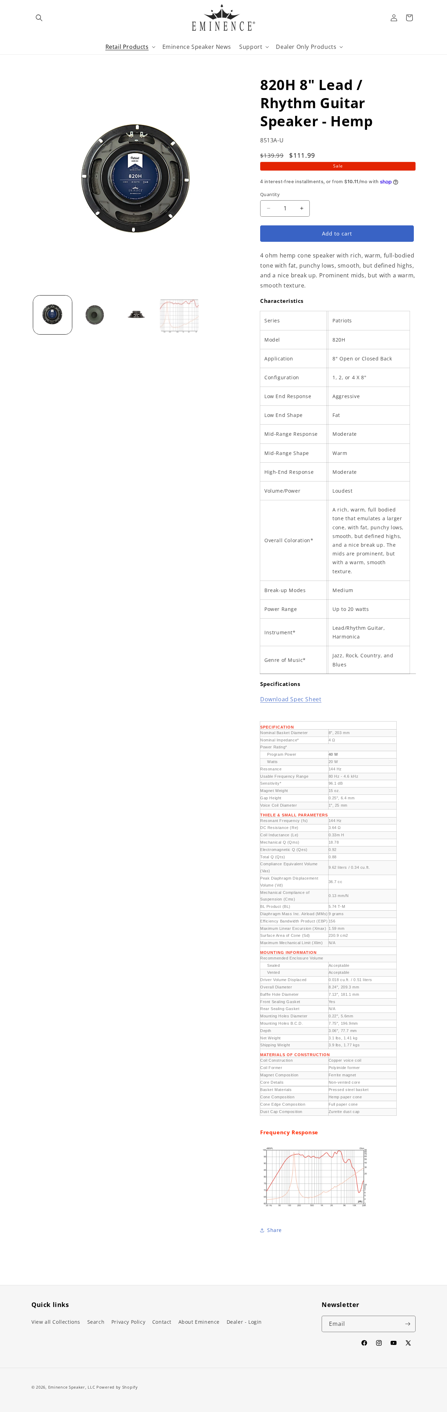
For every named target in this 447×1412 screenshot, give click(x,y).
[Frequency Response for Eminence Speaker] (315, 1208)
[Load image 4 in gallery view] (179, 315)
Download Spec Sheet (290, 699)
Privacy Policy (128, 1321)
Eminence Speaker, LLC (71, 1387)
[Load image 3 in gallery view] (137, 315)
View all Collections (55, 1321)
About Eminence (199, 1321)
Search (96, 1321)
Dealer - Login (244, 1321)
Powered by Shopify (117, 1387)
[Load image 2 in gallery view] (94, 315)
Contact (161, 1321)
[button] (39, 17)
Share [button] (274, 1230)
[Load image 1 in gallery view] (52, 315)
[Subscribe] (407, 1324)
